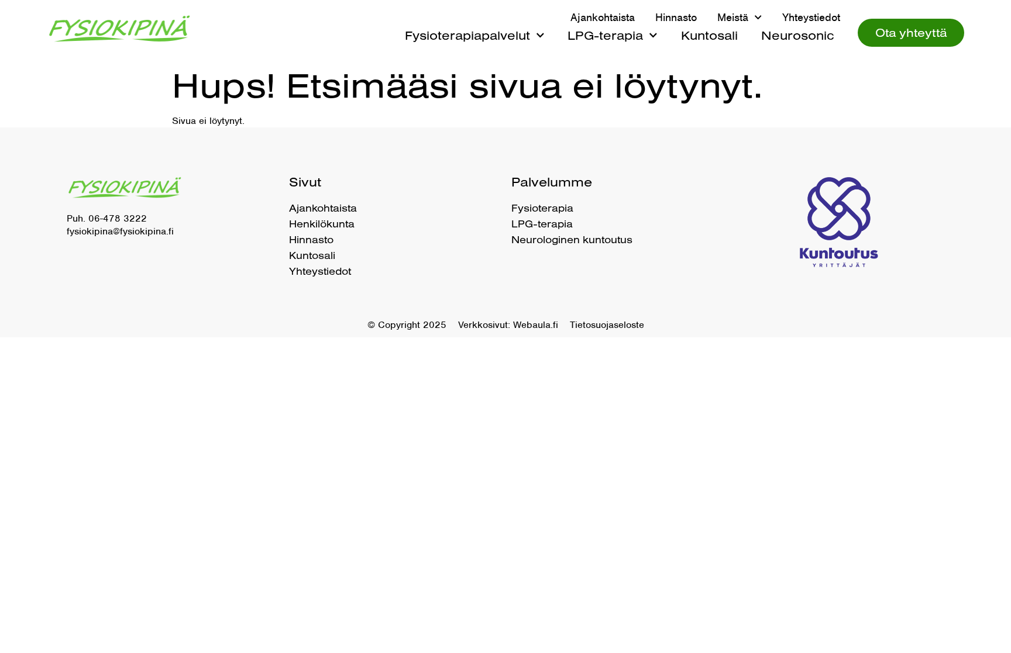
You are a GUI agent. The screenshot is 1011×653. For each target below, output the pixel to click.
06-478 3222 (117, 218)
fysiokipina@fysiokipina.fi (120, 231)
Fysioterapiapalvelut (467, 35)
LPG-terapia (605, 35)
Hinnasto (676, 17)
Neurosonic (797, 35)
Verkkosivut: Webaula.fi (508, 325)
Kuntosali (709, 35)
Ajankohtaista (602, 17)
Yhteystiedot (811, 17)
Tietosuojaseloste (607, 325)
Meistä (732, 17)
